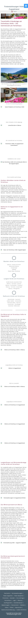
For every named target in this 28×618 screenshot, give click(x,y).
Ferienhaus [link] (8, 600)
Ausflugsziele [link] (8, 602)
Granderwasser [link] (18, 602)
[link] (26, 6)
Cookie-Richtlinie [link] (21, 609)
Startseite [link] (7, 593)
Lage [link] (14, 600)
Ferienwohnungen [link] (17, 593)
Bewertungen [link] (6, 605)
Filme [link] (11, 607)
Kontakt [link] (12, 598)
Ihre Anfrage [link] (20, 598)
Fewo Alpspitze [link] (18, 595)
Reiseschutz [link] (15, 605)
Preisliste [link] (5, 598)
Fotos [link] (6, 607)
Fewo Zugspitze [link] (7, 595)
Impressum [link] (18, 607)
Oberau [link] (20, 600)
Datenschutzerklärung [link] (8, 609)
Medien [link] (22, 605)
